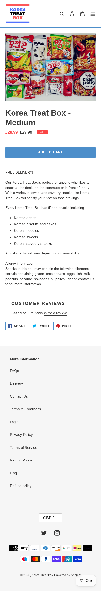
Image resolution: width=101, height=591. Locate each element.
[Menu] (93, 14)
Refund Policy (21, 460)
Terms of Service (23, 447)
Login (14, 422)
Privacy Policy (21, 434)
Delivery (16, 383)
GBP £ (49, 518)
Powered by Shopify (67, 575)
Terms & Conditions (25, 409)
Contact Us (19, 396)
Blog (13, 473)
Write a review (55, 313)
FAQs (14, 371)
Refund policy (21, 486)
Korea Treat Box (42, 575)
